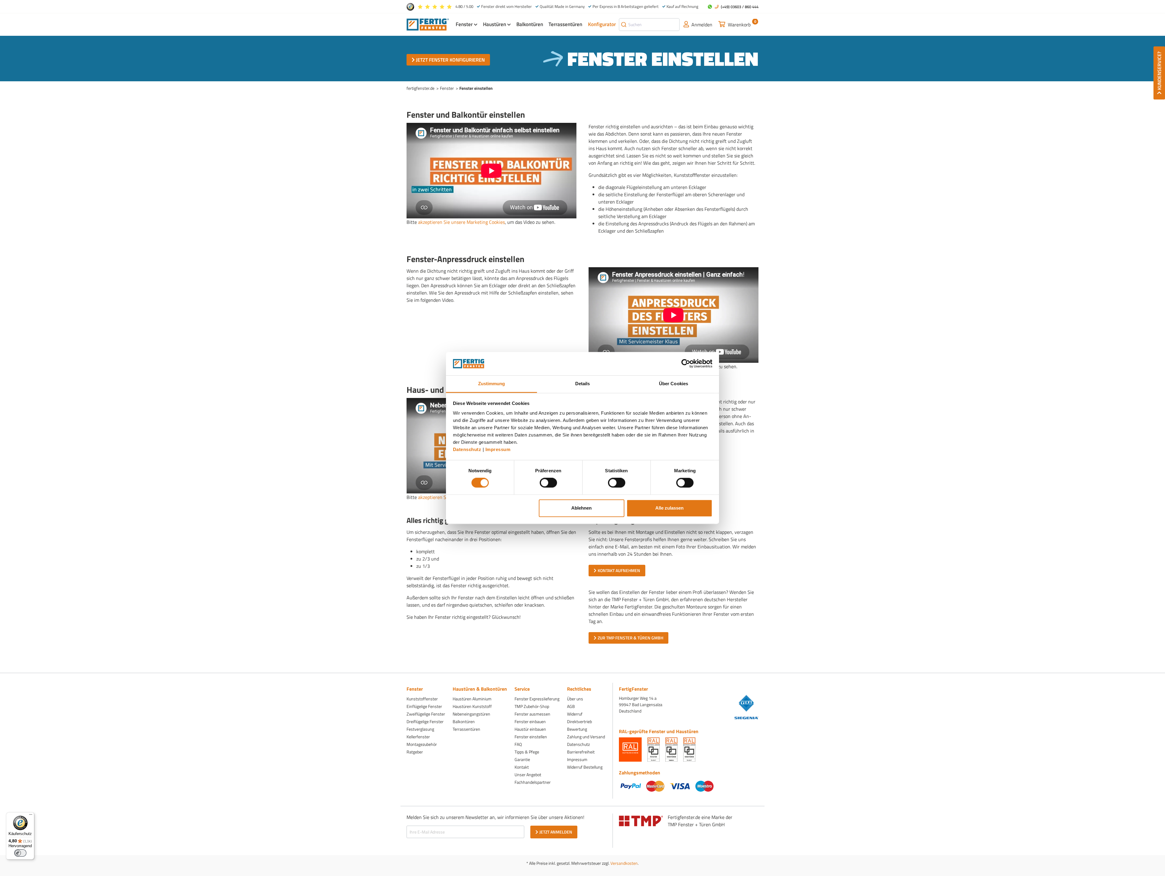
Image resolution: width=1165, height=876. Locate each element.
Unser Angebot (528, 774)
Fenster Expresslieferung (537, 699)
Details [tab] (582, 383)
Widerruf (574, 714)
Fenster (447, 88)
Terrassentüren (466, 729)
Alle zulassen (669, 507)
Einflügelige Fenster (424, 706)
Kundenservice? (1159, 71)
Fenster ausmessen (532, 714)
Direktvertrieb (579, 721)
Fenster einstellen (531, 736)
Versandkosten (624, 863)
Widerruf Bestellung (585, 767)
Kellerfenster (418, 736)
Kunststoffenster (422, 699)
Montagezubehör (422, 744)
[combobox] (649, 24)
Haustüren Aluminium (472, 699)
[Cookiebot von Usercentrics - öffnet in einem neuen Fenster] (685, 363)
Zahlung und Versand (586, 736)
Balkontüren (464, 721)
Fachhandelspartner (533, 782)
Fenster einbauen (530, 721)
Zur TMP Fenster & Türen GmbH (630, 638)
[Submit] (623, 24)
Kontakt (522, 767)
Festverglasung (420, 729)
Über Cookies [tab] (673, 383)
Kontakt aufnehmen (619, 570)
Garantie (522, 759)
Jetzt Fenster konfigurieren (450, 59)
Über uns (575, 699)
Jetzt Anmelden (555, 832)
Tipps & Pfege (527, 752)
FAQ (518, 744)
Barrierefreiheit (581, 752)
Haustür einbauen (530, 729)
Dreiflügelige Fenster (425, 721)
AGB (571, 706)
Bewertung (577, 729)
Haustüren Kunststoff (472, 706)
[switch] (548, 483)
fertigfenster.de (420, 88)
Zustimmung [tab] (491, 383)
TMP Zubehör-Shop (532, 706)
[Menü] (30, 816)
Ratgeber (415, 752)
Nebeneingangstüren (471, 714)
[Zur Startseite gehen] (428, 24)
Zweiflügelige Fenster (426, 714)
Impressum (498, 449)
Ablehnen (581, 507)
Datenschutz (467, 449)
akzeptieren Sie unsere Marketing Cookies (461, 222)
